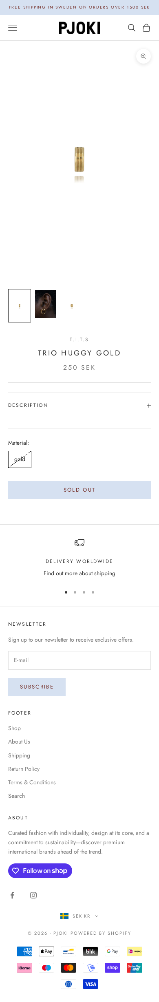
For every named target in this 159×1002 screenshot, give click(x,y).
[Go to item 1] (19, 305)
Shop (14, 728)
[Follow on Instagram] (33, 895)
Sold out (80, 490)
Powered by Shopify (101, 933)
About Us (19, 741)
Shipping (19, 755)
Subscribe (37, 687)
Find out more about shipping (79, 573)
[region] (79, 558)
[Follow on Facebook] (12, 895)
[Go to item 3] (71, 305)
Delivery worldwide (79, 561)
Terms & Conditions (32, 782)
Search (16, 796)
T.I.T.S (79, 339)
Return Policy (24, 769)
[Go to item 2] (45, 304)
